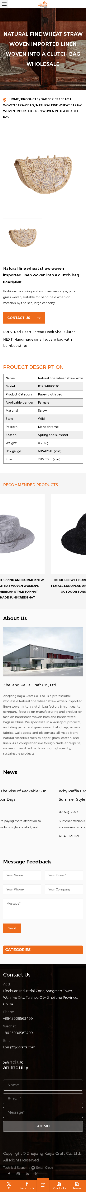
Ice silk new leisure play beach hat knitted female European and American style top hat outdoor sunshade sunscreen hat (43, 586)
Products (29, 99)
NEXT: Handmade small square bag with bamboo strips (37, 342)
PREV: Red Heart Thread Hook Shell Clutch (39, 332)
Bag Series (49, 99)
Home (14, 99)
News (77, 1188)
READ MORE (13, 836)
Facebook (27, 1188)
